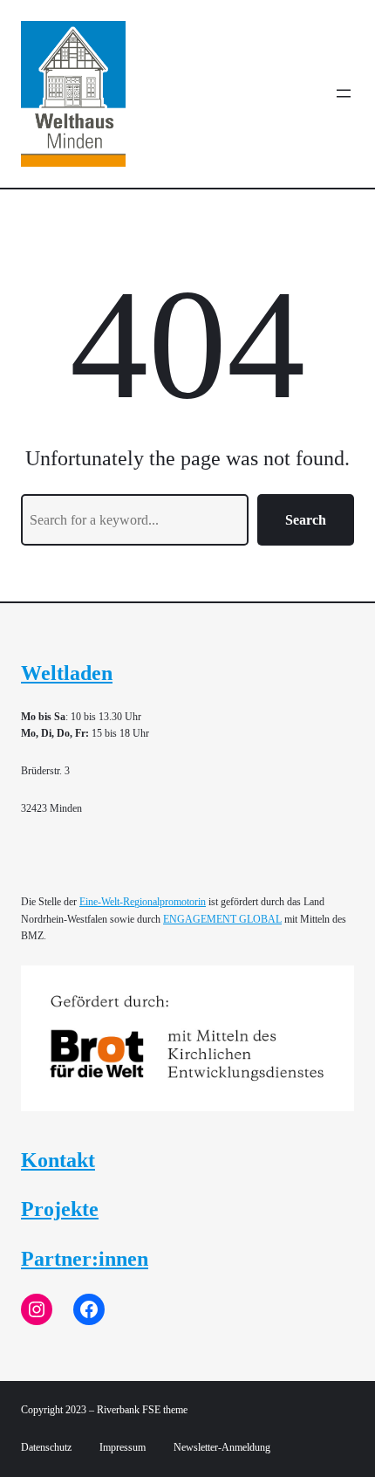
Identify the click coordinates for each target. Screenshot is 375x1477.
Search (305, 519)
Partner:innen (84, 1258)
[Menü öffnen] (343, 93)
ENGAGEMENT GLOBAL (222, 919)
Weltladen (66, 673)
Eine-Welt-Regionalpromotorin (142, 902)
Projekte (60, 1209)
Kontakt (58, 1160)
